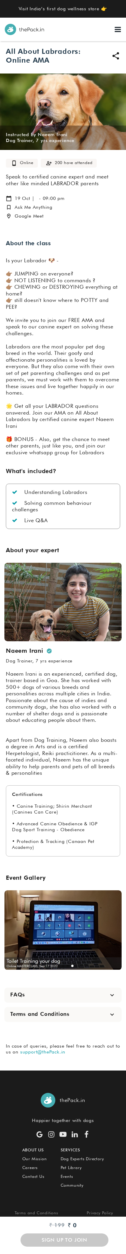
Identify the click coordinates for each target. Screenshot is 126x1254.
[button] (53, 966)
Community (72, 1185)
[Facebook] (86, 1134)
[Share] (115, 55)
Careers (30, 1167)
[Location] (9, 216)
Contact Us (33, 1176)
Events (67, 1176)
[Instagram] (51, 1134)
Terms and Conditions (36, 1212)
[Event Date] (9, 198)
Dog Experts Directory (82, 1158)
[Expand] (112, 995)
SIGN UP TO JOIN (64, 1240)
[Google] (39, 1134)
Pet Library (71, 1167)
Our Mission (34, 1158)
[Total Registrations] (49, 163)
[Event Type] (9, 207)
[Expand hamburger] (117, 29)
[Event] (14, 163)
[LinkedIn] (74, 1134)
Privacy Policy (100, 1212)
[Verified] (49, 651)
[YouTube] (63, 1134)
